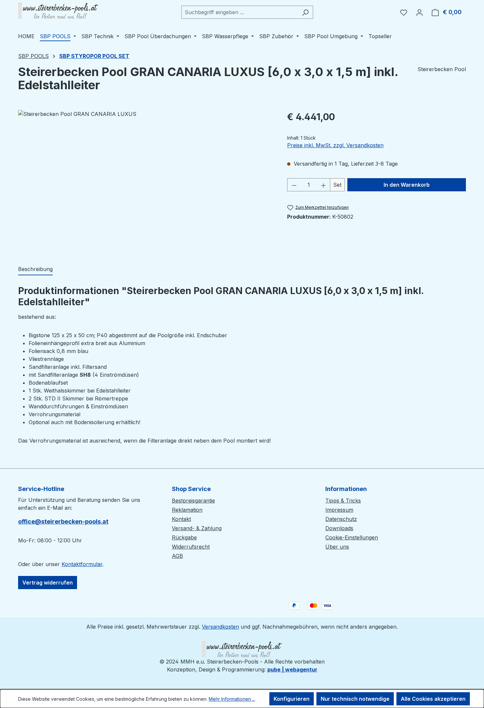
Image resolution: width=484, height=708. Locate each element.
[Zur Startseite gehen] (58, 11)
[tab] (35, 269)
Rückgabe (184, 537)
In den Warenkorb (407, 184)
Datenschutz (341, 519)
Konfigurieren (291, 698)
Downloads (339, 528)
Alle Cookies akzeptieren (433, 698)
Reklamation (187, 509)
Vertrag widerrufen (47, 582)
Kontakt (181, 519)
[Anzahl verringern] (294, 184)
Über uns (337, 546)
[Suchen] (305, 12)
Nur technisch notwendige (355, 698)
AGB (177, 556)
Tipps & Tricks (343, 500)
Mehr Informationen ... (232, 699)
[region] (146, 181)
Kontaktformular (82, 564)
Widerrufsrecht (191, 546)
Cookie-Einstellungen (351, 537)
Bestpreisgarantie (193, 500)
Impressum (339, 509)
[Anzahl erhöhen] (324, 184)
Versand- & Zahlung (197, 528)
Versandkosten (220, 626)
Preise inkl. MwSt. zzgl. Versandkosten (335, 145)
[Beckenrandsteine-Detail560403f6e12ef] (146, 181)
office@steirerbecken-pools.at (63, 521)
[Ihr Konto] (419, 12)
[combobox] (239, 12)
